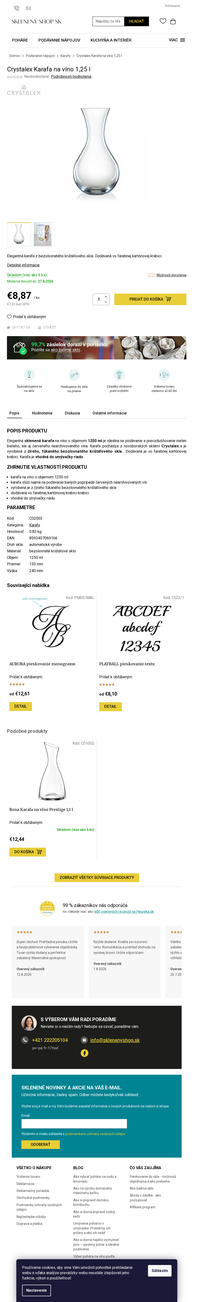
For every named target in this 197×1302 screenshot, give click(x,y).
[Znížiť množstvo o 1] (106, 302)
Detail (20, 706)
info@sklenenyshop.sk (115, 1040)
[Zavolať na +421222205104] (19, 5)
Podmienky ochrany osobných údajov (39, 1207)
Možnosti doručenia (171, 275)
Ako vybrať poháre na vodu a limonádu (95, 1179)
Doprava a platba (29, 1224)
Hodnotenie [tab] (42, 413)
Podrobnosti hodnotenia (71, 76)
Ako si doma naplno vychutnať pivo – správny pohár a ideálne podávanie (96, 1244)
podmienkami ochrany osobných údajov (95, 1134)
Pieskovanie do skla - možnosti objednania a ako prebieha (153, 1179)
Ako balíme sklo (142, 1188)
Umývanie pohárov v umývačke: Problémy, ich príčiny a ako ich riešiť (92, 1228)
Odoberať (40, 1144)
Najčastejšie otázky (31, 1217)
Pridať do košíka (146, 299)
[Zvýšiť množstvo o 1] (106, 297)
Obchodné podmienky (33, 1198)
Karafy (34, 525)
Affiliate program (142, 1207)
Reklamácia (25, 1184)
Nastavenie (36, 1290)
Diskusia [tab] (72, 413)
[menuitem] (20, 40)
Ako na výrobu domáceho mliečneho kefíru (92, 1190)
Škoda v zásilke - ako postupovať (145, 1197)
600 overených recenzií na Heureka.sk (124, 911)
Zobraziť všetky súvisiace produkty (97, 877)
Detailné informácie (23, 265)
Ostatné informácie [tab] (109, 413)
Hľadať (136, 21)
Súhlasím (160, 1270)
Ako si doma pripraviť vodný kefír (94, 1214)
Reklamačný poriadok (33, 1191)
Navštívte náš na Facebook (84, 1053)
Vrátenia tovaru (28, 1177)
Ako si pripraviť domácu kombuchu (91, 1202)
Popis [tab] (14, 413)
